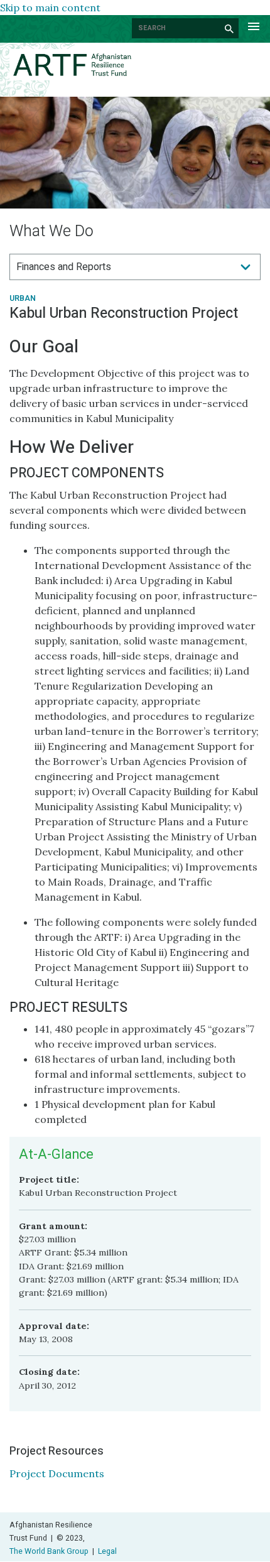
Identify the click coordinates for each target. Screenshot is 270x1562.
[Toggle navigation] (253, 25)
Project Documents (56, 1473)
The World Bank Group (49, 1551)
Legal (107, 1551)
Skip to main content (50, 7)
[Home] (135, 64)
